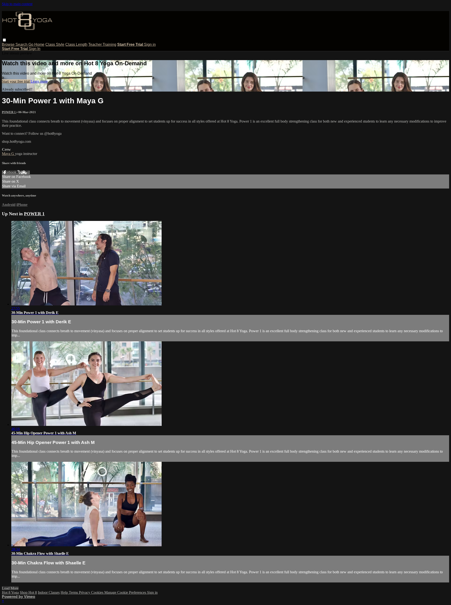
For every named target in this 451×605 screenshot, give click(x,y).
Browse (9, 44)
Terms (74, 592)
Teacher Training (102, 44)
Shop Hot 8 (28, 592)
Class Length (76, 44)
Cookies (97, 592)
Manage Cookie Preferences (125, 592)
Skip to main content (17, 4)
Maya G (8, 154)
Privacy (85, 592)
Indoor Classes (49, 592)
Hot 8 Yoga (10, 592)
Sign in (150, 44)
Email (25, 172)
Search (22, 44)
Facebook (9, 172)
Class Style (54, 44)
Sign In (34, 49)
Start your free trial (16, 81)
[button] (4, 40)
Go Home (36, 44)
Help (65, 592)
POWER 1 (9, 112)
